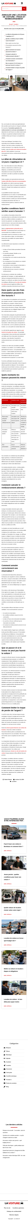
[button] (21, 3)
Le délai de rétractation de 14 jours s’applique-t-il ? (15, 35)
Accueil (11, 24)
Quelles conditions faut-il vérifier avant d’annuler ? (14, 39)
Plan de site (7, 1208)
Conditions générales (18, 1208)
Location (16, 24)
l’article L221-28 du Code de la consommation (14, 181)
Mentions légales (14, 1214)
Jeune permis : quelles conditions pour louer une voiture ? (12, 877)
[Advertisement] (14, 107)
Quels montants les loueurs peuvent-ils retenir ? (13, 50)
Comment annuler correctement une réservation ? (14, 59)
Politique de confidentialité (14, 1211)
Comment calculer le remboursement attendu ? (13, 55)
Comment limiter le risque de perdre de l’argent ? (15, 68)
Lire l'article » (8, 850)
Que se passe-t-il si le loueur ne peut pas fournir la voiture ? (14, 64)
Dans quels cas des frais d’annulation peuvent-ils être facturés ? (13, 45)
